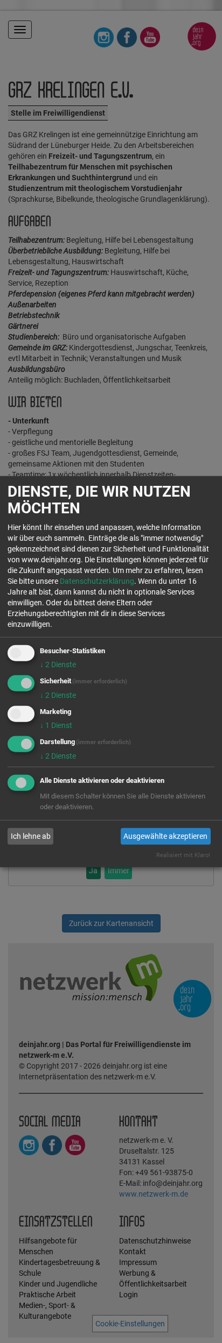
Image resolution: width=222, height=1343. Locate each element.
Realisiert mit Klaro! (183, 854)
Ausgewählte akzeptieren (165, 836)
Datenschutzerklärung (97, 581)
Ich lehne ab (31, 836)
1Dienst (56, 725)
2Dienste (58, 664)
